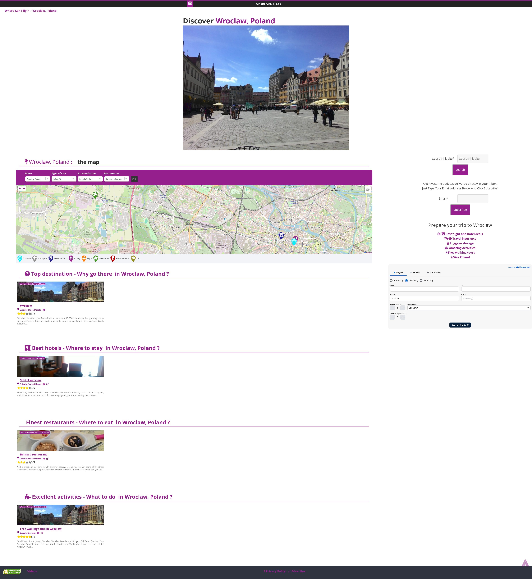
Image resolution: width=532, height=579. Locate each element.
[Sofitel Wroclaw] (91, 179)
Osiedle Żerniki (28, 533)
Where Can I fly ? (268, 4)
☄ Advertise (296, 571)
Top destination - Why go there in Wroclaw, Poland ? (99, 273)
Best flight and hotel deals (464, 234)
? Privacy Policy (275, 571)
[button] (294, 242)
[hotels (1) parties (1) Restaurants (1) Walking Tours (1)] (65, 179)
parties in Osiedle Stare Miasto (32, 284)
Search (460, 170)
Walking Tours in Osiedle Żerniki (33, 507)
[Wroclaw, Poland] (38, 179)
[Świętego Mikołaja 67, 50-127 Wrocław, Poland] (44, 384)
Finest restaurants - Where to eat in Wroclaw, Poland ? (97, 422)
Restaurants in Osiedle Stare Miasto (34, 432)
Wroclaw (26, 306)
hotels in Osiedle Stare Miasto (32, 358)
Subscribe (460, 210)
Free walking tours (461, 252)
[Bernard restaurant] (117, 179)
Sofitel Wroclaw (30, 380)
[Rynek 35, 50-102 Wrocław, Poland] (44, 458)
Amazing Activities (461, 248)
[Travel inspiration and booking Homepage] (190, 4)
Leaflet (369, 253)
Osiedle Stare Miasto (30, 309)
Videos (32, 571)
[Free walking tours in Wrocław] (60, 515)
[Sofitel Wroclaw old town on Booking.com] (47, 384)
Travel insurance (464, 238)
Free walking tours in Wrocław (41, 529)
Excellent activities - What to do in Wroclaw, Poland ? (101, 496)
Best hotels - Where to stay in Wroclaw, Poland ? (95, 347)
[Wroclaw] (60, 292)
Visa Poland (461, 257)
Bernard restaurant (33, 454)
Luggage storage (461, 243)
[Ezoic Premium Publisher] (12, 573)
